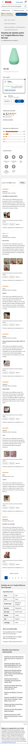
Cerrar (25, 724)
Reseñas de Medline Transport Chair (13, 693)
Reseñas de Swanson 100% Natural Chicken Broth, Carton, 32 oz (13, 716)
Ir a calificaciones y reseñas (9, 40)
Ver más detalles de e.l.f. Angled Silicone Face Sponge (12, 637)
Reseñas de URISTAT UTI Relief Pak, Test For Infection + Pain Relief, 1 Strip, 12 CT (13, 699)
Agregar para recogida (19, 101)
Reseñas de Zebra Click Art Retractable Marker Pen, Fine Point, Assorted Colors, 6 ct (13, 665)
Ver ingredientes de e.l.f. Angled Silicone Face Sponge (12, 632)
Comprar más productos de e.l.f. (12, 641)
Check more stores (10, 90)
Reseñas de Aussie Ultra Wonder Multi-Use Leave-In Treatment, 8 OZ (14, 658)
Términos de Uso (12, 742)
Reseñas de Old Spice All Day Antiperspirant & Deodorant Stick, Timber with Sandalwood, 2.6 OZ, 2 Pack (13, 672)
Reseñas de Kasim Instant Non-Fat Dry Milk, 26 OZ (13, 705)
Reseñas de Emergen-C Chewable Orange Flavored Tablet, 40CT (12, 680)
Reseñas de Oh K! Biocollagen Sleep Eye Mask (13, 710)
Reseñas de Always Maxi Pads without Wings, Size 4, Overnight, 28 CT (13, 687)
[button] (3, 578)
